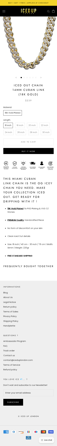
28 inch (33, 132)
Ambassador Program (14, 341)
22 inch (44, 125)
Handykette (9, 325)
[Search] (48, 11)
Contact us (9, 355)
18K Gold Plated (12, 112)
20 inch (32, 125)
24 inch (8, 132)
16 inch (8, 125)
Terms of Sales (10, 311)
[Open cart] (53, 11)
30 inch (46, 132)
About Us (8, 297)
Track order (9, 350)
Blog (5, 292)
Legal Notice (9, 302)
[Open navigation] (3, 11)
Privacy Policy (10, 316)
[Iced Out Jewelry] (28, 11)
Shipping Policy (10, 321)
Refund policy (10, 369)
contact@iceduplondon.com (18, 360)
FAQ (5, 345)
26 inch (20, 132)
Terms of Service (11, 364)
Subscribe (13, 402)
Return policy (9, 306)
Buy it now (28, 151)
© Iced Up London (28, 416)
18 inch (20, 125)
